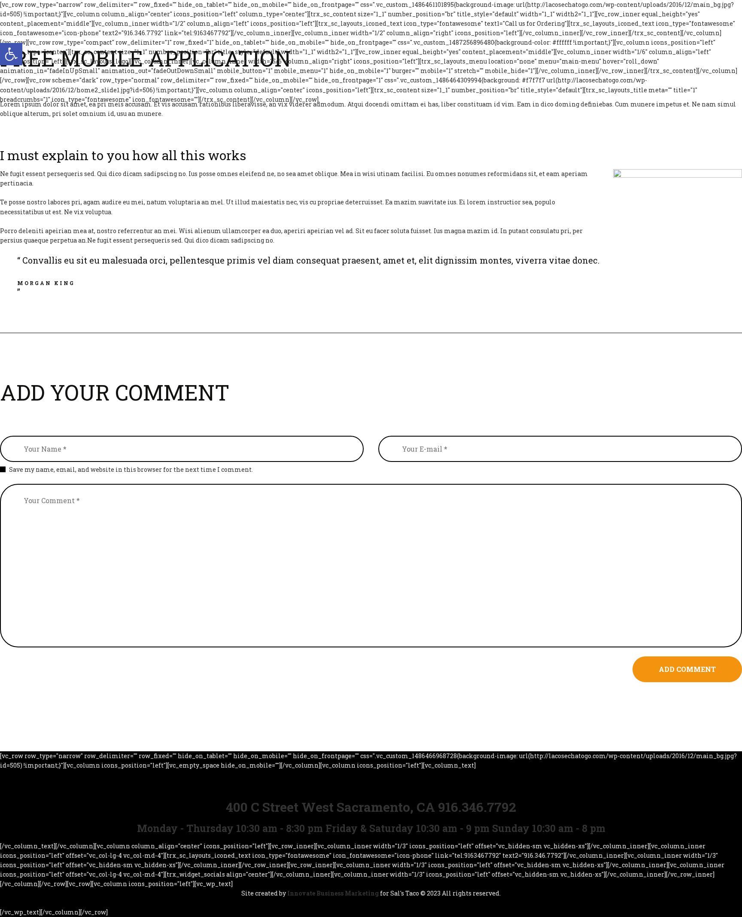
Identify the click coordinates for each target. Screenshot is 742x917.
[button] (11, 54)
